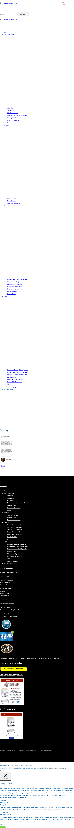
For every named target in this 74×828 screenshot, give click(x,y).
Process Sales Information (14, 382)
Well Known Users (12, 113)
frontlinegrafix (47, 750)
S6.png (3, 466)
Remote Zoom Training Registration (17, 279)
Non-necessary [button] (4, 812)
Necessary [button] (3, 800)
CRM (8, 384)
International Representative (15, 379)
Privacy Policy (11, 294)
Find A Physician (12, 291)
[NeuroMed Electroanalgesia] (37, 6)
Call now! (3, 827)
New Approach (11, 118)
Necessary (5, 802)
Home (5, 32)
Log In (5, 296)
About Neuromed (9, 34)
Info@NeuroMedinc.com (7, 603)
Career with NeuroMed (13, 120)
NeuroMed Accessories (13, 203)
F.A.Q (9, 122)
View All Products (12, 198)
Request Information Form (14, 286)
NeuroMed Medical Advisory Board (17, 115)
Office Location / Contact (14, 284)
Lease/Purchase (11, 201)
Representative (11, 377)
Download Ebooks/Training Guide (17, 374)
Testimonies (10, 110)
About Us (10, 108)
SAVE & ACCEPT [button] (5, 824)
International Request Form (15, 289)
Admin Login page (12, 387)
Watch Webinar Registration (15, 282)
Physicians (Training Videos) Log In (17, 370)
